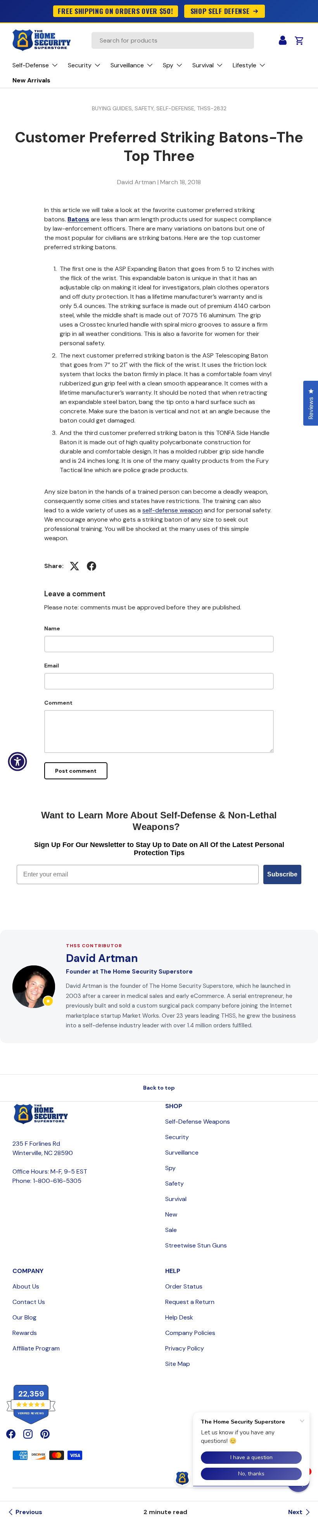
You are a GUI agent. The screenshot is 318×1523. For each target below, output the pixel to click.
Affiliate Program (36, 1348)
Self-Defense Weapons (197, 1121)
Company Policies (190, 1333)
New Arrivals (31, 80)
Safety (174, 1183)
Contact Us (28, 1302)
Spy (170, 1168)
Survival (176, 1199)
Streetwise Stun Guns (196, 1245)
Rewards (24, 1333)
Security (177, 1137)
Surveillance (182, 1152)
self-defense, (176, 108)
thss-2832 (211, 108)
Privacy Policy (184, 1348)
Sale (171, 1230)
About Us (25, 1286)
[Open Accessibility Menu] (17, 761)
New (171, 1214)
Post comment (76, 770)
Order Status (183, 1286)
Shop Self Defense (220, 11)
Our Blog (24, 1317)
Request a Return (189, 1302)
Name (52, 628)
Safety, (145, 108)
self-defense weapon (172, 510)
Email (51, 665)
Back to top (159, 1087)
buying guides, (113, 108)
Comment (58, 702)
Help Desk (179, 1317)
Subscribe (282, 874)
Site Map (177, 1364)
